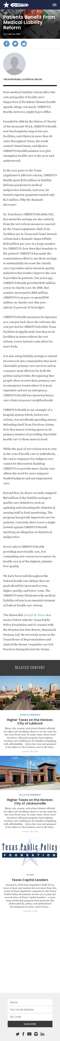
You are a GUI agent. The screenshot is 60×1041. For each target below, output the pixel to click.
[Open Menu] (54, 5)
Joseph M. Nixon (35, 615)
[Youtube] (29, 1034)
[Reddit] (23, 43)
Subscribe (30, 1024)
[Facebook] (6, 43)
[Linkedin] (42, 1034)
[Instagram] (36, 1034)
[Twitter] (15, 43)
